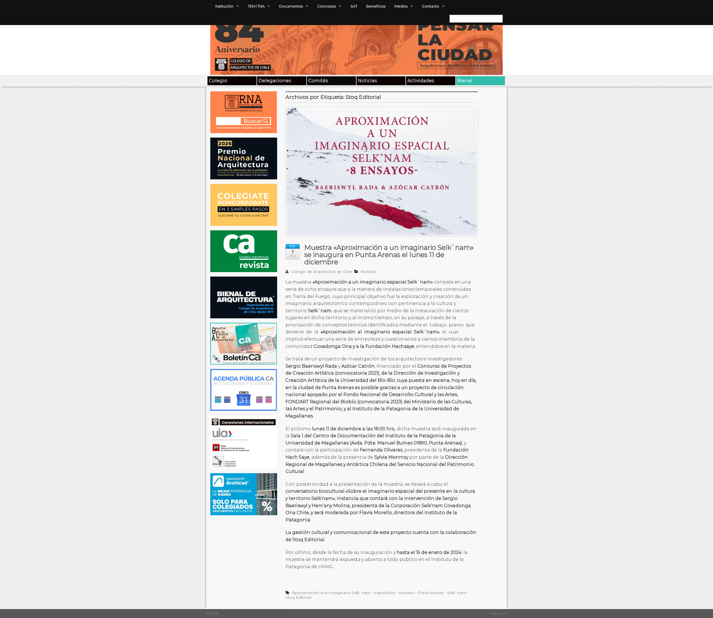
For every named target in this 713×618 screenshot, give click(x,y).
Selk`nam (456, 592)
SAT (353, 6)
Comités (318, 80)
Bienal (464, 80)
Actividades (420, 80)
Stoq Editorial (298, 597)
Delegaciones (274, 80)
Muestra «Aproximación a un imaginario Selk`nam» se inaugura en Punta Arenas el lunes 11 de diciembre (389, 254)
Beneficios (375, 6)
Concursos (326, 6)
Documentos (291, 6)
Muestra (406, 592)
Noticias (367, 80)
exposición (384, 592)
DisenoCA (498, 613)
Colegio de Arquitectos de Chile (321, 271)
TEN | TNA (256, 6)
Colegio (218, 80)
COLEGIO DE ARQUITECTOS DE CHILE (253, 613)
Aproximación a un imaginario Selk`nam (331, 592)
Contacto (430, 6)
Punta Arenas (430, 592)
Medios (400, 6)
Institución (224, 6)
